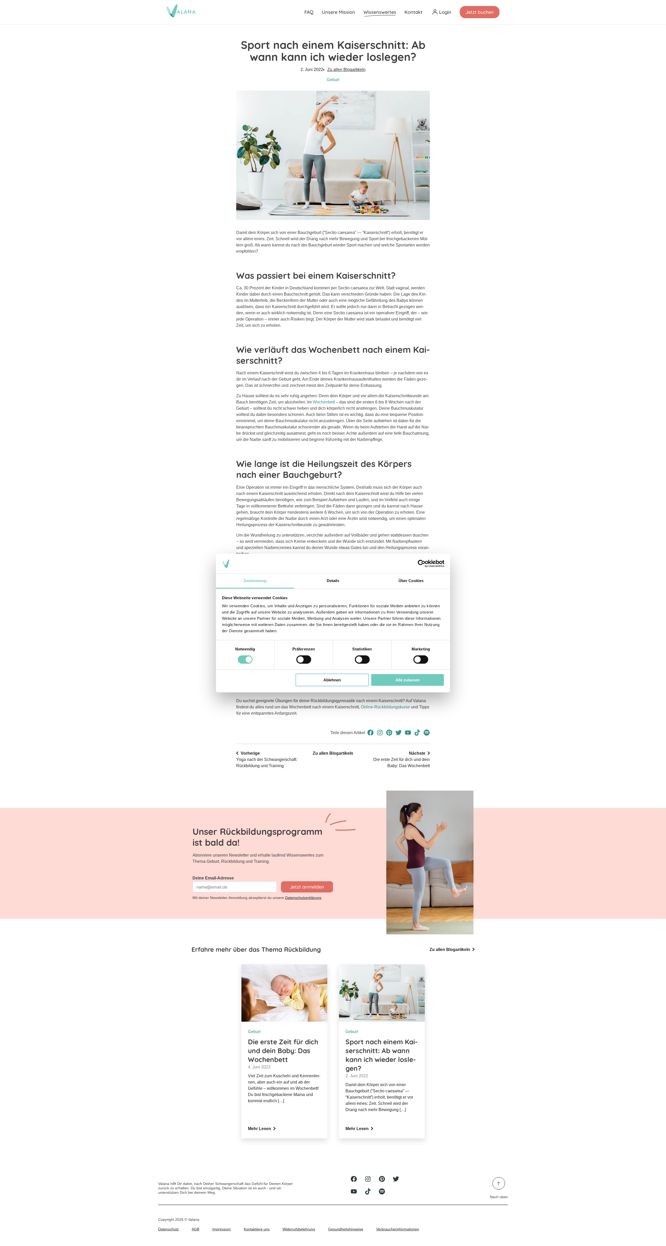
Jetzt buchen (479, 12)
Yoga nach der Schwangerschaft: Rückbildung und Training (266, 759)
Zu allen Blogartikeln (346, 69)
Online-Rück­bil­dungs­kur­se (386, 707)
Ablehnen (332, 680)
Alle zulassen (407, 680)
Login (445, 12)
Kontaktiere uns (257, 1229)
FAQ (308, 12)
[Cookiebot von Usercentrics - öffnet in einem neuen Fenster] (421, 563)
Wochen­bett (324, 402)
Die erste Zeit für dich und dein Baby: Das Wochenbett (401, 759)
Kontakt (413, 12)
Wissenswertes (379, 12)
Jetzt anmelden (307, 887)
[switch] (303, 659)
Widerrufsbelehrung (299, 1229)
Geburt (333, 79)
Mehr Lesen (260, 1128)
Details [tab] (333, 580)
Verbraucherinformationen (397, 1229)
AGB (195, 1229)
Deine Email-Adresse (213, 878)
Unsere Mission (338, 12)
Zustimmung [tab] (255, 580)
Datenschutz (168, 1229)
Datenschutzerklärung (303, 898)
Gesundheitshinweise (345, 1229)
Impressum (221, 1229)
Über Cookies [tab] (411, 580)
